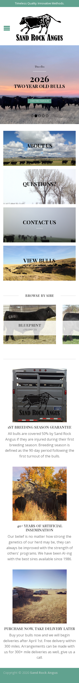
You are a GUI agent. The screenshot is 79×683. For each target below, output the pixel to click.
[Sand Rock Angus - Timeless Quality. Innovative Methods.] (39, 26)
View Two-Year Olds (39, 101)
